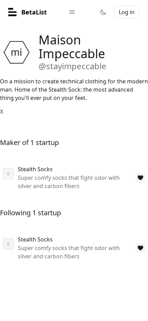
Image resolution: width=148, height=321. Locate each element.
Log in (127, 12)
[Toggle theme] (103, 12)
